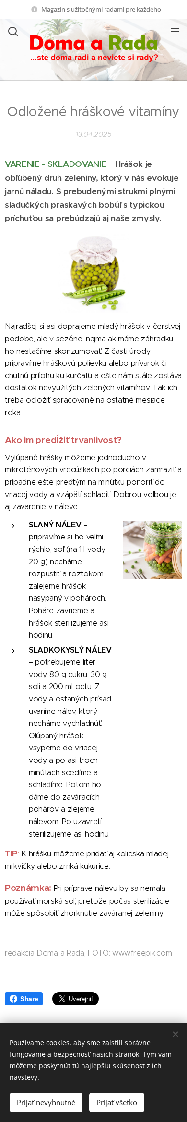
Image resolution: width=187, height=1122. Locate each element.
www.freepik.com (142, 953)
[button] (12, 31)
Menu (175, 31)
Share (29, 999)
